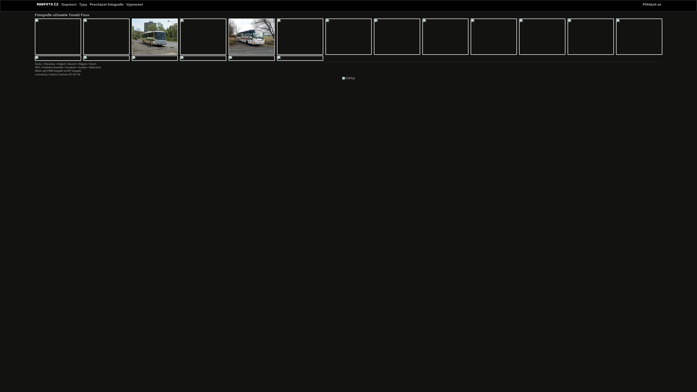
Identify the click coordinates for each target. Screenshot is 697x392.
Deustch (72, 64)
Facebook (71, 67)
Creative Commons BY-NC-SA (64, 74)
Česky (38, 64)
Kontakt (82, 67)
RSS (37, 67)
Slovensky (49, 64)
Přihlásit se (652, 4)
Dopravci (69, 4)
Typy (83, 4)
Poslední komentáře (52, 67)
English (61, 64)
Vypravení (134, 4)
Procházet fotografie (107, 4)
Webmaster (95, 67)
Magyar (83, 64)
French (92, 64)
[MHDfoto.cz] (47, 6)
